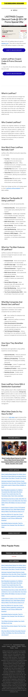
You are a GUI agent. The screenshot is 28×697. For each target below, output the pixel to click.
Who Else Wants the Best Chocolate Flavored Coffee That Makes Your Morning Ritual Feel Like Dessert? (13, 633)
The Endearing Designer (19, 644)
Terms (16, 647)
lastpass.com (4, 43)
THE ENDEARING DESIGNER (14, 3)
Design (8, 646)
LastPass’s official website (13, 188)
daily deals (12, 417)
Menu (15, 10)
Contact (4, 646)
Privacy (12, 647)
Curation (19, 646)
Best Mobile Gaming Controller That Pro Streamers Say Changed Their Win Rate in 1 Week (12, 525)
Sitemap (13, 646)
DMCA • (24, 646)
